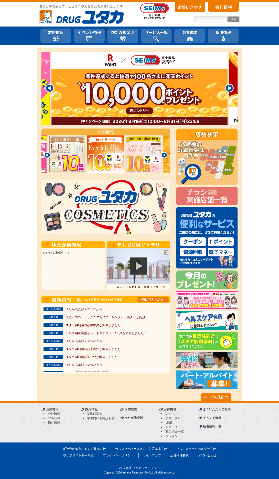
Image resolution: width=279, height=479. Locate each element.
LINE (168, 422)
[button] (138, 266)
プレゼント (173, 436)
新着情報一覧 (212, 426)
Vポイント (172, 413)
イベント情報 (212, 417)
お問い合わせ (207, 455)
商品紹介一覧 (174, 431)
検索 (233, 19)
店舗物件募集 (179, 455)
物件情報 (54, 422)
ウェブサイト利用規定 (78, 455)
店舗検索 (131, 409)
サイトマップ (152, 455)
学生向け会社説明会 (101, 418)
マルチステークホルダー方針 (196, 448)
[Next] (229, 88)
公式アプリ (173, 418)
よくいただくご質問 (217, 409)
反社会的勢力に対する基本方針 (84, 448)
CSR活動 (54, 418)
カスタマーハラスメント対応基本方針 (141, 448)
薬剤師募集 (94, 413)
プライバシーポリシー (118, 455)
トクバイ (171, 427)
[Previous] (49, 88)
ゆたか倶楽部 (134, 417)
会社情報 (54, 413)
